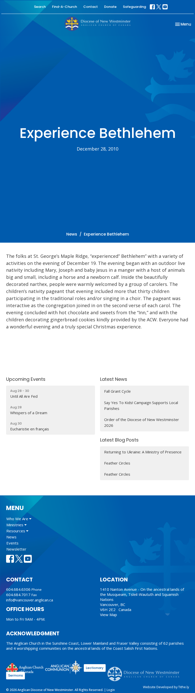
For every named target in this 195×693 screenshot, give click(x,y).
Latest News (113, 379)
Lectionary (95, 667)
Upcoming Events (25, 379)
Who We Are (17, 518)
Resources (16, 530)
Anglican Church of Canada (25, 668)
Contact (90, 6)
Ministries (15, 524)
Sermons (15, 675)
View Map (108, 614)
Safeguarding (134, 6)
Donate (110, 6)
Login (111, 690)
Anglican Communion (64, 667)
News (71, 234)
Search (40, 6)
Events (12, 542)
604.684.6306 (18, 589)
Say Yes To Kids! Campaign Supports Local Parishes (141, 405)
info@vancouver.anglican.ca (29, 599)
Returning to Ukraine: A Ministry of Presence (143, 451)
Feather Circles (117, 463)
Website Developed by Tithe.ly (166, 687)
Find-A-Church (64, 6)
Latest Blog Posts (119, 440)
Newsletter (16, 549)
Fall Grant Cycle (117, 391)
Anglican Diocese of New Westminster (145, 671)
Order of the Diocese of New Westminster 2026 (141, 422)
